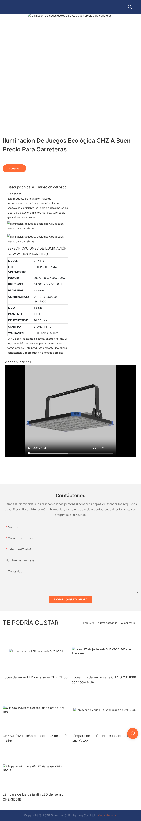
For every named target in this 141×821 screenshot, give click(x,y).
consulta (14, 168)
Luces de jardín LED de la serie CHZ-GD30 (35, 677)
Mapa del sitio (107, 815)
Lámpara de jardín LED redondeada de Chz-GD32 (101, 738)
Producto (88, 622)
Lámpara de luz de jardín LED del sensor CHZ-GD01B (34, 796)
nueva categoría (107, 622)
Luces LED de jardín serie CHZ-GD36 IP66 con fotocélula (104, 679)
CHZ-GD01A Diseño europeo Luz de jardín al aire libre (35, 738)
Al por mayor (128, 622)
